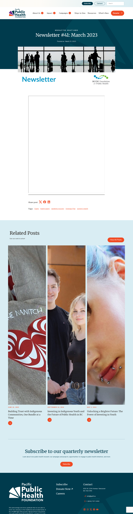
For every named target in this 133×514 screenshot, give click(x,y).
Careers (60, 493)
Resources (92, 13)
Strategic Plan (70, 209)
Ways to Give (79, 13)
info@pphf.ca (91, 496)
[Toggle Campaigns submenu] (69, 13)
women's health (82, 209)
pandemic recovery (57, 209)
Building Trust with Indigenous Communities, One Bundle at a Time (25, 414)
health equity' (45, 209)
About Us (36, 13)
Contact (100, 3)
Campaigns (63, 13)
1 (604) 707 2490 (92, 501)
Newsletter (60, 30)
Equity (36, 209)
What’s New (72, 30)
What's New (104, 13)
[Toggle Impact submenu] (53, 13)
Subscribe (87, 3)
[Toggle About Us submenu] (41, 13)
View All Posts (116, 240)
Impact (49, 13)
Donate (116, 13)
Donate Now (63, 489)
